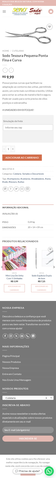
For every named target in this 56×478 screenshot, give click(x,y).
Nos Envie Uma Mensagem (16, 379)
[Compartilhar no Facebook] (10, 189)
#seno (48, 179)
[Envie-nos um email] (22, 336)
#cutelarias (25, 179)
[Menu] (4, 11)
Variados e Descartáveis (33, 174)
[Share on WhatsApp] (5, 189)
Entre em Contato (11, 373)
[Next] (53, 273)
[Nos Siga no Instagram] (10, 336)
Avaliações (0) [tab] (10, 213)
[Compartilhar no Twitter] (16, 189)
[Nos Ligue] (27, 336)
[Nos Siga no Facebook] (5, 336)
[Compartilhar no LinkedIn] (27, 189)
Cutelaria (18, 51)
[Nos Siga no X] (16, 336)
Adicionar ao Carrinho (22, 157)
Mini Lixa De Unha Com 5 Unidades (14, 277)
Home (5, 51)
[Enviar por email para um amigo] (22, 189)
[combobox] (28, 398)
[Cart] (50, 11)
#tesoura (13, 182)
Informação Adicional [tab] (15, 207)
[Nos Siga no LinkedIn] (33, 336)
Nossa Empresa (10, 367)
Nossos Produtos (11, 361)
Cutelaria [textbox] (26, 397)
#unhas (21, 182)
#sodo (5, 182)
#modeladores (37, 179)
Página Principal (11, 355)
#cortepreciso (13, 179)
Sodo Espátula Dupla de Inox (42, 277)
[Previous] (2, 273)
